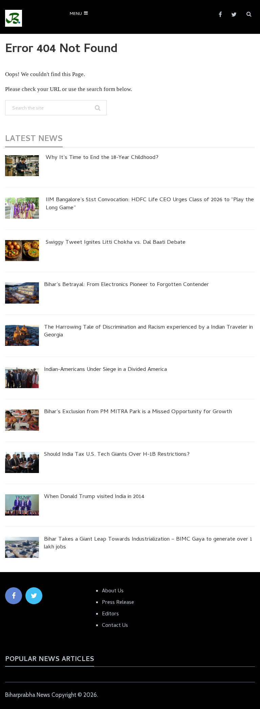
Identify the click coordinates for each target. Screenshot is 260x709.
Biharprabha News (27, 694)
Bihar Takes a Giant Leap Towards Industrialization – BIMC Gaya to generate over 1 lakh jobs (148, 544)
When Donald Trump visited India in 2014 (94, 497)
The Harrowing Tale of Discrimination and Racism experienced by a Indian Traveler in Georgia (148, 332)
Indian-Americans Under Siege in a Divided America (105, 370)
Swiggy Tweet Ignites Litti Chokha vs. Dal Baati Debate (116, 243)
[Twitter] (33, 595)
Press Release (118, 602)
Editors (110, 614)
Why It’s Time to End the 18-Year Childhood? (102, 158)
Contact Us (115, 625)
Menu (76, 14)
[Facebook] (13, 595)
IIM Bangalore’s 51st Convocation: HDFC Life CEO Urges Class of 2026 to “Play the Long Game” (150, 204)
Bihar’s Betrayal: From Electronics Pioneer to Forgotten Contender (126, 285)
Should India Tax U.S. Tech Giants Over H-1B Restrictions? (117, 455)
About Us (113, 591)
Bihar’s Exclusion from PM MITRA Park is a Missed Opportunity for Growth (138, 412)
